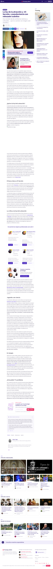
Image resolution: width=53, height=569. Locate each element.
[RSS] (48, 563)
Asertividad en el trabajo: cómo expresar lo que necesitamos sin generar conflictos (7, 509)
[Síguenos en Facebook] (36, 563)
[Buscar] (42, 1)
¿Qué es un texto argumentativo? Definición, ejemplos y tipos (45, 485)
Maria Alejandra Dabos (31, 231)
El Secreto (16, 185)
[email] (15, 29)
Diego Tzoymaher (30, 250)
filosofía (9, 216)
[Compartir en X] (4, 53)
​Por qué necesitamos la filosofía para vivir (13, 469)
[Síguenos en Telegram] (46, 563)
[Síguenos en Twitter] (38, 563)
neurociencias (30, 215)
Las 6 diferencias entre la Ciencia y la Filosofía (7, 484)
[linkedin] (13, 29)
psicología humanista (11, 365)
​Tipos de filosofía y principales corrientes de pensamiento (37, 469)
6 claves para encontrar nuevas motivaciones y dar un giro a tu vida (33, 533)
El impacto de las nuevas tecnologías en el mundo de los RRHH (20, 533)
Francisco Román (16, 250)
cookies (33, 565)
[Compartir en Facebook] (4, 51)
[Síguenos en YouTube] (44, 563)
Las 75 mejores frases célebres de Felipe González (45, 533)
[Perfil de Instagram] (9, 450)
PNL (16, 363)
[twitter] (10, 29)
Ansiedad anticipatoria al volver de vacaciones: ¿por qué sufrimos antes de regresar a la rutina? (20, 509)
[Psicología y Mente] (26, 1)
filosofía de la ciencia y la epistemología (15, 287)
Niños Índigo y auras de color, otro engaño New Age (19, 485)
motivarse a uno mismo (11, 301)
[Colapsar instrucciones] (32, 417)
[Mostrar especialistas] (3, 542)
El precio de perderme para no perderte (33, 508)
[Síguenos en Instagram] (42, 563)
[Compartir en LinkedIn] (4, 55)
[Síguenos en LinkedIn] (40, 563)
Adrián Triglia (7, 24)
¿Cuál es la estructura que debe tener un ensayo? (33, 484)
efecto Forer (18, 177)
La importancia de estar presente (45, 508)
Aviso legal (26, 565)
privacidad (30, 565)
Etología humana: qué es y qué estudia (7, 532)
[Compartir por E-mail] (4, 57)
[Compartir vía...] (4, 59)
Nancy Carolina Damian (17, 231)
